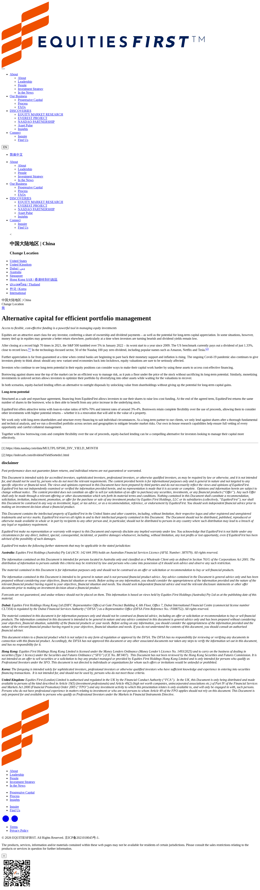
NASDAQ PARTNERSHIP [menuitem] (36, 121)
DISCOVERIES (20, 110)
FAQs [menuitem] (22, 107)
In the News (26, 180)
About (14, 74)
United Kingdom (20, 264)
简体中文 (16, 154)
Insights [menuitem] (23, 129)
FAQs (22, 194)
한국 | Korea (18, 289)
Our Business (18, 96)
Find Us (23, 227)
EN (5, 147)
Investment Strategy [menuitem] (30, 89)
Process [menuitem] (23, 103)
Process (23, 191)
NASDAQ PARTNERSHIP (36, 209)
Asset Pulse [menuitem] (25, 125)
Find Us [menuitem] (23, 140)
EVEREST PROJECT (32, 205)
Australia (15, 272)
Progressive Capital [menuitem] (30, 100)
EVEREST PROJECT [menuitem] (32, 118)
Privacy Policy (19, 830)
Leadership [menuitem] (25, 81)
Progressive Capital (30, 187)
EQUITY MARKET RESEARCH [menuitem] (40, 114)
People (22, 172)
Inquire (22, 224)
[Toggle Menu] (3, 68)
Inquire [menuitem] (22, 136)
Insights (23, 216)
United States (18, 261)
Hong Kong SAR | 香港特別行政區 (33, 279)
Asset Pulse (25, 213)
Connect (15, 132)
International (18, 293)
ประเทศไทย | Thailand (25, 284)
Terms (14, 827)
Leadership (25, 169)
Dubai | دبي (17, 268)
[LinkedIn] (6, 818)
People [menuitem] (22, 85)
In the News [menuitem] (26, 92)
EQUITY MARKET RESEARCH (40, 202)
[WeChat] (15, 818)
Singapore (16, 275)
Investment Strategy (30, 176)
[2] (207, 348)
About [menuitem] (22, 78)
